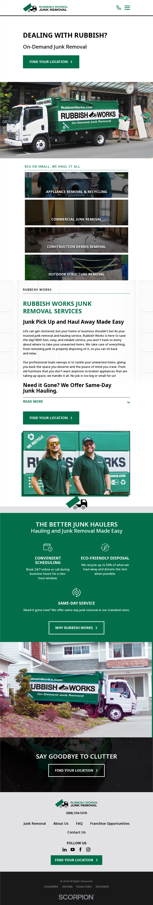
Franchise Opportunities (109, 823)
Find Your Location (48, 61)
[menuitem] (51, 886)
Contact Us (76, 832)
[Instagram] (88, 849)
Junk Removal (35, 823)
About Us (60, 823)
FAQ (79, 823)
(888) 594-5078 (76, 813)
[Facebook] (80, 849)
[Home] (45, 7)
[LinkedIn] (65, 849)
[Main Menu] (127, 7)
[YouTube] (73, 849)
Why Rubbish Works (74, 627)
